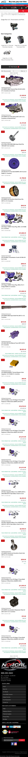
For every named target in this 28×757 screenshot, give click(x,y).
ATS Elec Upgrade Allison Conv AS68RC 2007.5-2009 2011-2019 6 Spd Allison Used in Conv (13, 523)
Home (4, 686)
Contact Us (5, 702)
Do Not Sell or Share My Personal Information (10, 756)
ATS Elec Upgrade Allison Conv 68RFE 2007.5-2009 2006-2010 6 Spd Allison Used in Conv (13, 492)
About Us (5, 689)
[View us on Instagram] (15, 743)
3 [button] (12, 657)
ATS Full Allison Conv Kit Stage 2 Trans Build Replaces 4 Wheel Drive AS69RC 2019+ (13, 580)
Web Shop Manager (23, 753)
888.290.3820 (7, 673)
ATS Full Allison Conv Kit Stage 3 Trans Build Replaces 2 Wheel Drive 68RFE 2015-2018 (13, 431)
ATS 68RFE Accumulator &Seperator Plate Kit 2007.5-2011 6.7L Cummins (13, 610)
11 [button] (17, 657)
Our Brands (5, 691)
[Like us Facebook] (12, 743)
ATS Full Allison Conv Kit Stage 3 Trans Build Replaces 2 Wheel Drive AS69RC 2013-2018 (13, 462)
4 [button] (13, 657)
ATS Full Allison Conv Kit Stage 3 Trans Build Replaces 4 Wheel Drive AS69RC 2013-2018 (13, 638)
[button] (8, 657)
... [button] (16, 657)
